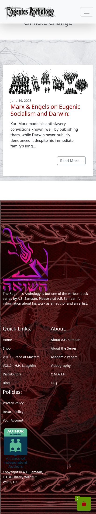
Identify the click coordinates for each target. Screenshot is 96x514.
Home (7, 339)
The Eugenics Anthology (22, 293)
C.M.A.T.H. (58, 374)
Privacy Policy (13, 403)
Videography (61, 365)
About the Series (64, 348)
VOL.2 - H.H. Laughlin (19, 365)
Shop (7, 348)
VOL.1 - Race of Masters (21, 357)
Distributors (12, 374)
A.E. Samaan (27, 298)
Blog (6, 383)
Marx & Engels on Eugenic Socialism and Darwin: (45, 109)
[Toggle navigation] (86, 12)
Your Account (13, 420)
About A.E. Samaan (65, 339)
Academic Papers (64, 357)
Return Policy (13, 411)
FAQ (54, 383)
